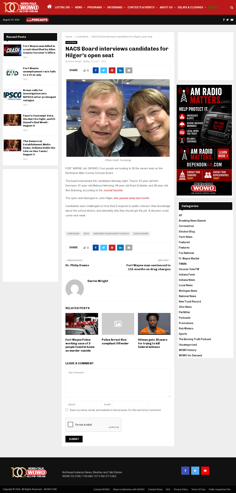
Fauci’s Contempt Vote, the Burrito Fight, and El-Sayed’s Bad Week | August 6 (39, 120)
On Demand (114, 7)
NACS (86, 234)
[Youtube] (205, 471)
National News (187, 296)
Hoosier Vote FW (189, 269)
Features (184, 247)
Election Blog (187, 231)
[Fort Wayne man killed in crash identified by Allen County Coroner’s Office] (12, 50)
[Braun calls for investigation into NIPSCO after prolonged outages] (12, 94)
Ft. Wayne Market (189, 258)
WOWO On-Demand (190, 355)
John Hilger (73, 234)
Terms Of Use (198, 489)
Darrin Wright (75, 61)
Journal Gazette (113, 190)
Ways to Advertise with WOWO (129, 489)
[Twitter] (195, 471)
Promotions (186, 323)
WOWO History (187, 350)
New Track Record (190, 301)
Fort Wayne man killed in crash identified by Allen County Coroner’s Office (39, 49)
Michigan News (188, 290)
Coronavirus (186, 226)
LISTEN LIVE (62, 7)
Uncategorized (188, 344)
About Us (166, 7)
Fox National (186, 252)
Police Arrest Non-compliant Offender (115, 341)
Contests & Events (141, 7)
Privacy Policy (181, 489)
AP (180, 215)
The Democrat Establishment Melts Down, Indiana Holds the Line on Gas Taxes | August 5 (39, 148)
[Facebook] (185, 471)
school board (140, 234)
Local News (71, 42)
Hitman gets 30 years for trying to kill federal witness (152, 343)
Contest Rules (155, 489)
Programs (94, 7)
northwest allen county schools (111, 234)
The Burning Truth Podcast (195, 339)
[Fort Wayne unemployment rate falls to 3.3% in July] (12, 72)
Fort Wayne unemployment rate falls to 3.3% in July (39, 71)
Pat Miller (184, 312)
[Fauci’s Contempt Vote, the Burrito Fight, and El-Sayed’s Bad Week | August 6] (12, 120)
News (78, 7)
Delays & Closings (190, 7)
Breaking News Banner (192, 220)
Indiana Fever (187, 274)
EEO (168, 489)
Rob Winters (186, 328)
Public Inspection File (219, 489)
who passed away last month (131, 198)
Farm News (185, 236)
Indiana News (187, 279)
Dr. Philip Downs (77, 265)
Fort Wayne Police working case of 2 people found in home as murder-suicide (79, 345)
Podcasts (184, 317)
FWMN (183, 263)
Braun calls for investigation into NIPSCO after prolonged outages (39, 95)
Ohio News (185, 306)
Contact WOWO (102, 489)
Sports (183, 333)
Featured (184, 242)
